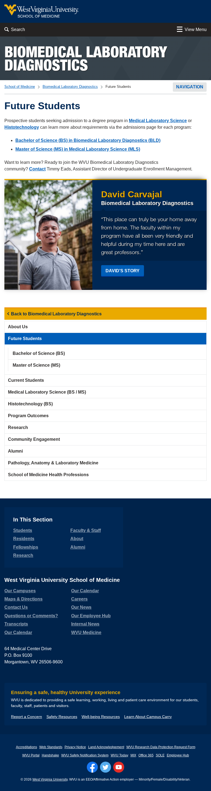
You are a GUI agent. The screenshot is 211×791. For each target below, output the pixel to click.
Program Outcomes (28, 415)
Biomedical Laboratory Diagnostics (85, 58)
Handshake (50, 755)
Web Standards (50, 747)
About (76, 538)
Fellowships (25, 547)
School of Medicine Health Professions (48, 474)
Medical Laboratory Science (158, 120)
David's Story (123, 270)
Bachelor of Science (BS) (39, 353)
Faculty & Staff (85, 530)
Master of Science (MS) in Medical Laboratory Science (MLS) (77, 149)
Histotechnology (21, 127)
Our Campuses (20, 590)
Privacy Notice (75, 747)
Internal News (85, 624)
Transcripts (16, 624)
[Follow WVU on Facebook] (92, 767)
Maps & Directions (23, 599)
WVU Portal (31, 755)
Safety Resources (61, 716)
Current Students (26, 380)
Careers (79, 599)
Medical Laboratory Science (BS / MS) (47, 392)
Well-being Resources (101, 716)
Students (22, 530)
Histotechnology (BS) (30, 404)
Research (18, 427)
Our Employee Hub (91, 615)
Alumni (15, 451)
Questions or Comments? (31, 615)
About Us (18, 326)
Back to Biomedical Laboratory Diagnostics (56, 314)
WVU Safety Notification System (85, 755)
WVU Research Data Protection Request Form (160, 747)
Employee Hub (178, 755)
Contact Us (16, 607)
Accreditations (26, 747)
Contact (37, 169)
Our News (81, 607)
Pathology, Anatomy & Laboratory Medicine (53, 463)
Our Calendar (18, 632)
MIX (133, 755)
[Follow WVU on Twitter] (105, 767)
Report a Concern (26, 716)
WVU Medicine (86, 632)
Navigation (189, 87)
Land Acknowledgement (106, 747)
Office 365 (146, 755)
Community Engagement (34, 439)
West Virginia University (50, 779)
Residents (23, 538)
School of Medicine (19, 87)
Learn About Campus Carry (148, 716)
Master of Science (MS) (36, 365)
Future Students (25, 338)
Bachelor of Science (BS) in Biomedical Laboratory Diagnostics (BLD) (87, 140)
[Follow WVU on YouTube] (118, 767)
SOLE (160, 755)
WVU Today (119, 755)
